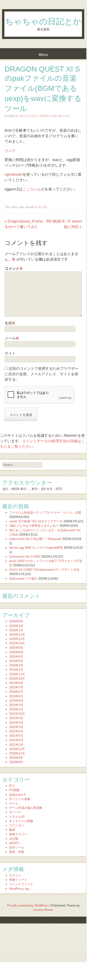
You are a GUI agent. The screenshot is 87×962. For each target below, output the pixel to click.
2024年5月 (16, 661)
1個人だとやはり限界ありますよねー (34, 525)
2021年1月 (16, 744)
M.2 (11, 785)
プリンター (16, 825)
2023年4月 (16, 700)
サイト (10, 353)
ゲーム (13, 803)
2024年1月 (16, 669)
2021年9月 (16, 731)
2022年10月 (17, 713)
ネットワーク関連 (21, 821)
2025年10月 (17, 643)
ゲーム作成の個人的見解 (25, 807)
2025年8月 (16, 652)
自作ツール (16, 847)
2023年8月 (16, 683)
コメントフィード (21, 884)
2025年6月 (16, 656)
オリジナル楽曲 (19, 799)
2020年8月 (16, 762)
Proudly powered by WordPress (28, 905)
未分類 (42, 207)
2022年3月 (16, 727)
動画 (12, 829)
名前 (10, 323)
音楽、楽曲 (16, 852)
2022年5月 (16, 718)
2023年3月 (16, 705)
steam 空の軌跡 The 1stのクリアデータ (35, 521)
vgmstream (14, 174)
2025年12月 (17, 634)
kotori (66, 116)
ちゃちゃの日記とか (43, 21)
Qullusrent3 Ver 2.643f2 (25, 556)
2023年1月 (16, 709)
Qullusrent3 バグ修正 (23, 578)
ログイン (15, 875)
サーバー (15, 812)
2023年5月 (16, 696)
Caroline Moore (43, 910)
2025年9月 (16, 647)
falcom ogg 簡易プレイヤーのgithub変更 (36, 547)
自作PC (14, 843)
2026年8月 (16, 621)
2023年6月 (16, 691)
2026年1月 (16, 630)
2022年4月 (16, 722)
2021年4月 (16, 740)
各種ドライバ (18, 834)
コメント (14, 268)
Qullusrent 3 (17, 794)
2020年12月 (17, 749)
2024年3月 (16, 665)
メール (12, 338)
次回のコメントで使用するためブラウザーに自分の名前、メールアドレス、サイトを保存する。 (41, 374)
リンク (10, 151)
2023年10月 (17, 678)
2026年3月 (16, 626)
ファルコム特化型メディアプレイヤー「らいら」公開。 (46, 512)
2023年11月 (17, 674)
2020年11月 (17, 753)
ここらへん (32, 189)
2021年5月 (16, 735)
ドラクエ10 (16, 816)
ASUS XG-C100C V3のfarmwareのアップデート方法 (44, 569)
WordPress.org (19, 888)
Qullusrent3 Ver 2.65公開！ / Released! (35, 539)
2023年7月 (16, 687)
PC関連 (14, 790)
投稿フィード (18, 879)
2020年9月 (16, 757)
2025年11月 (17, 639)
